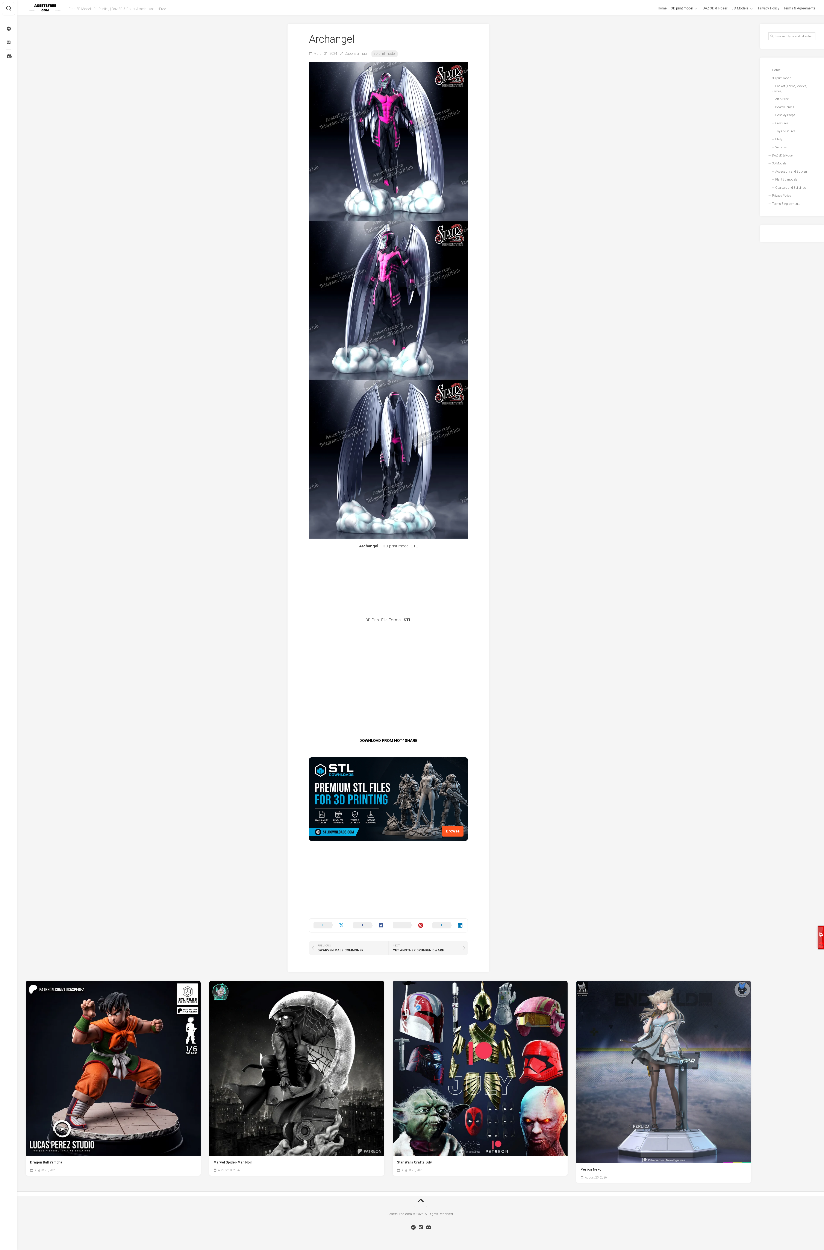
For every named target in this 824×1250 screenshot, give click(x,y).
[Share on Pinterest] (408, 925)
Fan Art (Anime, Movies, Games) (789, 88)
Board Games (784, 107)
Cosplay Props (785, 115)
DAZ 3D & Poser (715, 8)
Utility (778, 139)
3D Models (740, 8)
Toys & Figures (785, 131)
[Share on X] (329, 925)
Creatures (781, 123)
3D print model (682, 8)
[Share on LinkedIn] (448, 925)
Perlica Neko (590, 1169)
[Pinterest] (8, 42)
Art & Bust (782, 99)
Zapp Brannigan (356, 54)
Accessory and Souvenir (792, 171)
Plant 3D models (786, 179)
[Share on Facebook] (369, 925)
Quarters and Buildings (790, 187)
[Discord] (8, 56)
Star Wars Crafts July (414, 1162)
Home (662, 8)
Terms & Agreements (799, 8)
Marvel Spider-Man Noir (233, 1162)
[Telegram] (8, 29)
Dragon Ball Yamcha (46, 1162)
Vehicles (781, 147)
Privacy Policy (768, 8)
